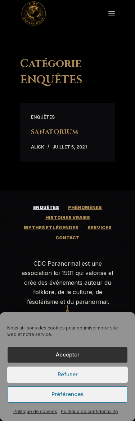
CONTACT (67, 237)
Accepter (68, 354)
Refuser (68, 374)
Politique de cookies (35, 411)
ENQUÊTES (43, 117)
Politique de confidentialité (89, 411)
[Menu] (111, 13)
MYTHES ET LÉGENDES (51, 227)
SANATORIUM (54, 132)
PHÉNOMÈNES (85, 207)
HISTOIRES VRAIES (67, 217)
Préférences (67, 394)
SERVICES (99, 227)
